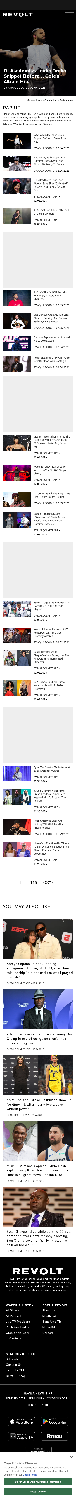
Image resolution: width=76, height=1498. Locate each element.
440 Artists (13, 1338)
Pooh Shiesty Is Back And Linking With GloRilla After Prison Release (48, 824)
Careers (47, 1333)
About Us (48, 1310)
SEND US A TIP (38, 1405)
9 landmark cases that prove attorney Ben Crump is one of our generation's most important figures (40, 1038)
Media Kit (48, 1327)
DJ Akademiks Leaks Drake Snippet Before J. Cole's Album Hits (51, 138)
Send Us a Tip (52, 1322)
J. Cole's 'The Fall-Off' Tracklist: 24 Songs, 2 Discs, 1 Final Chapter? (51, 295)
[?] (17, 141)
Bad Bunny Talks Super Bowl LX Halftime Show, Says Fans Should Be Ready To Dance (52, 161)
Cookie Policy (30, 1474)
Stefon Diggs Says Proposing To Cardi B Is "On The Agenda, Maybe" (52, 606)
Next (46, 883)
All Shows (12, 1310)
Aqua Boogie (17, 87)
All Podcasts (14, 1316)
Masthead (49, 1316)
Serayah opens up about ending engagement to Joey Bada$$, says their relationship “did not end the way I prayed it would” (40, 970)
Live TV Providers (18, 1322)
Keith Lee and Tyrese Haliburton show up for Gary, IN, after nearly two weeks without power (39, 1104)
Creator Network (17, 1333)
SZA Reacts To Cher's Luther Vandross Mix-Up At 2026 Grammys (49, 685)
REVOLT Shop (16, 1376)
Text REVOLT (15, 1370)
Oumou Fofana (19, 1115)
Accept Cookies (38, 1491)
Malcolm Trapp (47, 196)
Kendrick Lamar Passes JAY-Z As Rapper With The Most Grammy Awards (51, 633)
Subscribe (13, 1359)
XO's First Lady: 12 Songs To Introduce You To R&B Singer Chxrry (50, 470)
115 (33, 882)
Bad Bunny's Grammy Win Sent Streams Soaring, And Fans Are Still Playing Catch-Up (51, 318)
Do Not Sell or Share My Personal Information (38, 1481)
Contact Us (14, 1365)
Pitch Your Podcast (19, 1327)
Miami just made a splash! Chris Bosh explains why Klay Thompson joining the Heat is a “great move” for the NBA (38, 1170)
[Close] (72, 1457)
